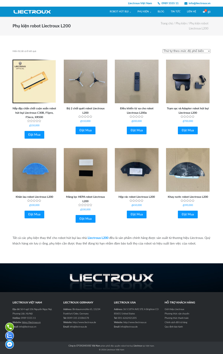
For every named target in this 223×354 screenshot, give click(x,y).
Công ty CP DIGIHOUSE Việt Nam (84, 346)
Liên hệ (191, 11)
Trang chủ (167, 23)
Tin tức (175, 11)
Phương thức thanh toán (177, 318)
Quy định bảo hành (174, 327)
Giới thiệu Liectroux (174, 309)
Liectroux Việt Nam (115, 350)
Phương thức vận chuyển (177, 314)
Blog (161, 11)
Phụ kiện (143, 11)
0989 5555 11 (170, 3)
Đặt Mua (34, 134)
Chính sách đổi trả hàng (176, 322)
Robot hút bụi (119, 11)
